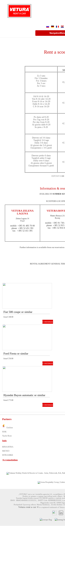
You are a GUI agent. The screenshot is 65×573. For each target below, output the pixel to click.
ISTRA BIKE (7, 455)
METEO (5, 451)
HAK (4, 431)
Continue (48, 322)
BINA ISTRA (7, 447)
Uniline (9, 427)
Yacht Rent (7, 436)
